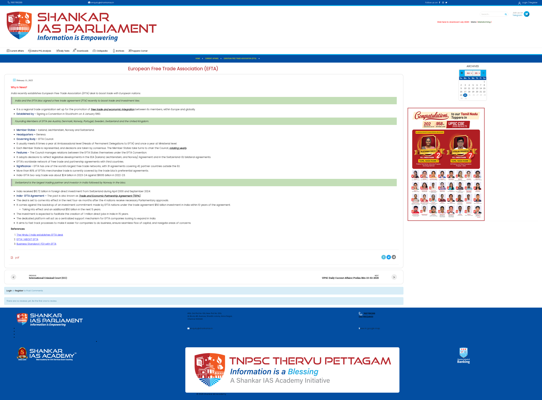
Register (533, 2)
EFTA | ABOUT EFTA (27, 239)
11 (469, 88)
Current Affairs (17, 50)
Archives (120, 50)
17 (465, 92)
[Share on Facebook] (383, 257)
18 (469, 92)
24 (465, 95)
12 (473, 88)
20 (477, 92)
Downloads (82, 50)
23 (461, 95)
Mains (458, 22)
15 (484, 88)
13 (477, 88)
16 (461, 92)
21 (481, 92)
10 (465, 88)
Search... (485, 14)
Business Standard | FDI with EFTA (36, 244)
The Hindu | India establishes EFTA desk (40, 235)
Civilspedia (102, 50)
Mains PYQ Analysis (41, 50)
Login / (525, 2)
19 (473, 92)
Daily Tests (64, 50)
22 (484, 92)
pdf (16, 257)
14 (481, 88)
